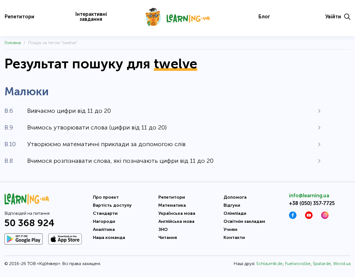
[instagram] (325, 217)
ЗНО (163, 229)
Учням (230, 229)
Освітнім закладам (244, 221)
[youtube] (309, 217)
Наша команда (109, 237)
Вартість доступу (112, 205)
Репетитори (19, 17)
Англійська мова (176, 221)
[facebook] (292, 217)
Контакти (234, 237)
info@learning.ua (309, 195)
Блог (264, 17)
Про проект (106, 197)
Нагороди (104, 221)
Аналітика (104, 229)
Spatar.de (322, 263)
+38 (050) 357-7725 (312, 203)
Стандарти (105, 213)
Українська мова (176, 213)
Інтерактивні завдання (91, 16)
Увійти (333, 16)
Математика (172, 205)
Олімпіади (235, 213)
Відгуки (232, 205)
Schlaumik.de (269, 263)
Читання (167, 237)
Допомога (235, 197)
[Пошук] (347, 16)
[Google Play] (23, 238)
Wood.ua (342, 263)
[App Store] (65, 238)
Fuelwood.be (298, 263)
